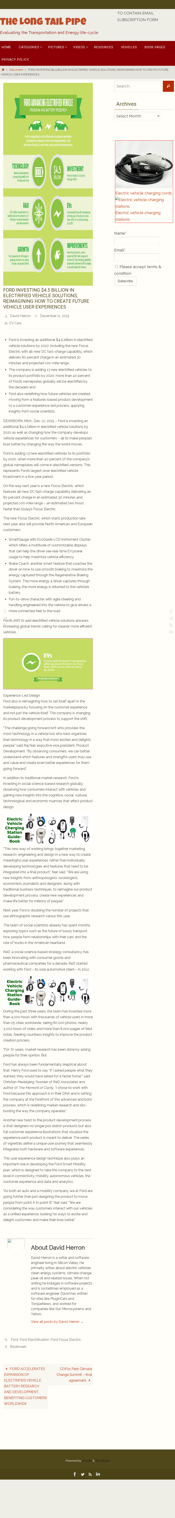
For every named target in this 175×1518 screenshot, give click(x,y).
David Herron (20, 315)
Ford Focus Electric (66, 1336)
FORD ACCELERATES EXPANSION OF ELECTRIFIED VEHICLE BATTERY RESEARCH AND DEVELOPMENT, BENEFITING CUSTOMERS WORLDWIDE (25, 1381)
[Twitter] (4, 618)
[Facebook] (4, 611)
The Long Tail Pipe (43, 23)
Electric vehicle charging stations (137, 216)
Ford (14, 1336)
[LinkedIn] (4, 631)
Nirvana (87, 1456)
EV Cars (15, 321)
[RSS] (4, 625)
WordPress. (102, 1456)
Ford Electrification (34, 1336)
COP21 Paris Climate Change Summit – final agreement (74, 1370)
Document (16, 69)
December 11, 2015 (54, 315)
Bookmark (18, 1342)
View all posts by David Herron (57, 1319)
